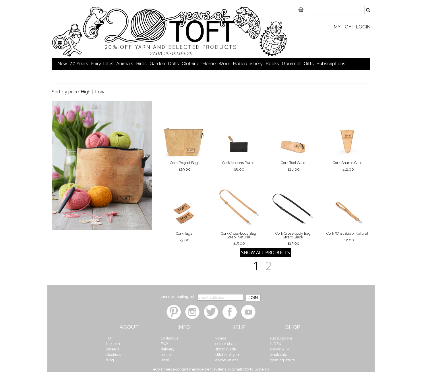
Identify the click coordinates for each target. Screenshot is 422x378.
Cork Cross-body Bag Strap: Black (293, 238)
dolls (173, 63)
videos (220, 338)
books (272, 63)
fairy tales (102, 63)
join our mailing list (177, 296)
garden (157, 63)
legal (165, 360)
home (209, 63)
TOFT (110, 338)
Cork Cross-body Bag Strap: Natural (238, 238)
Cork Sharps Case (347, 166)
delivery (168, 349)
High (85, 92)
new (62, 63)
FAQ (164, 344)
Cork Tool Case (293, 166)
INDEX (275, 344)
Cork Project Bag (184, 166)
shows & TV (279, 349)
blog (110, 360)
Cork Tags (184, 236)
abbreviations (226, 360)
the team (113, 344)
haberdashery (248, 63)
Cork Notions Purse (238, 166)
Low (99, 92)
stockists (113, 354)
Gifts (309, 63)
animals (124, 63)
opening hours (282, 360)
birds (141, 63)
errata (166, 354)
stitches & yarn (227, 354)
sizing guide (225, 349)
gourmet (291, 63)
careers (112, 349)
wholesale (278, 354)
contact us (169, 338)
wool (224, 63)
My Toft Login (352, 27)
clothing (191, 63)
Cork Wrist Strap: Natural (347, 236)
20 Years (79, 63)
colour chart (225, 344)
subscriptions (331, 63)
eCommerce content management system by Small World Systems (211, 369)
